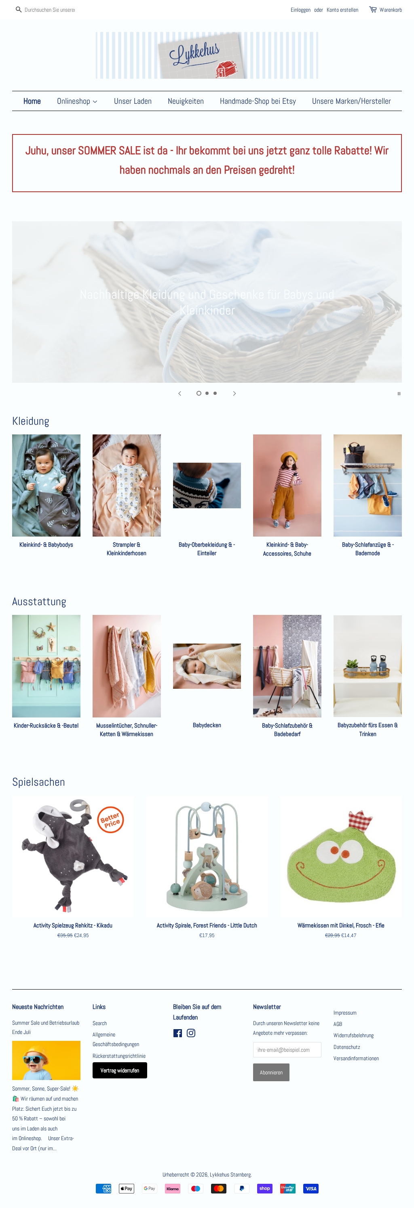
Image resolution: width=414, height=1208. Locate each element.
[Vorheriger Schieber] (179, 393)
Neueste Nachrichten (37, 1006)
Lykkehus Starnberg (230, 1174)
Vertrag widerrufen (120, 1070)
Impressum (345, 1012)
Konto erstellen (342, 9)
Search (100, 1023)
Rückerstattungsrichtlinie (119, 1055)
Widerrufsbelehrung (354, 1035)
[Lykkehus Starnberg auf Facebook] (177, 1034)
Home (32, 101)
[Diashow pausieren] (399, 393)
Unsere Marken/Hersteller (351, 101)
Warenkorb (391, 9)
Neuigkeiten (186, 101)
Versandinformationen (356, 1058)
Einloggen (300, 9)
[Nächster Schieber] (234, 393)
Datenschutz (347, 1047)
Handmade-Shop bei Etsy (258, 101)
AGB (338, 1024)
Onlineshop (74, 101)
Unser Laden (133, 101)
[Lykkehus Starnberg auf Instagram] (190, 1034)
